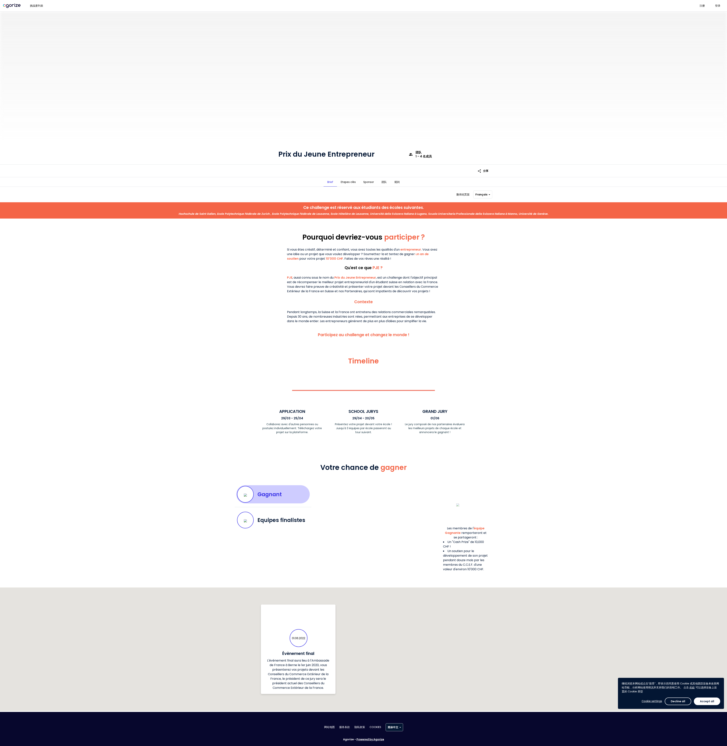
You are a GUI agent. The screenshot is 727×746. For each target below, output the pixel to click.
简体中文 (393, 727)
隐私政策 (359, 727)
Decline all (678, 701)
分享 (482, 171)
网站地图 (329, 727)
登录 (717, 6)
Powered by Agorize (370, 739)
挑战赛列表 (36, 6)
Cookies (375, 727)
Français (481, 194)
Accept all (707, 701)
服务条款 (344, 727)
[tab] (330, 182)
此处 (692, 687)
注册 (702, 6)
